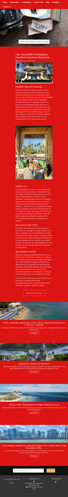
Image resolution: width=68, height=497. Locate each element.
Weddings (56, 2)
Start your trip (51, 470)
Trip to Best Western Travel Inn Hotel (34, 42)
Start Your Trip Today (34, 293)
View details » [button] (34, 333)
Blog (47, 2)
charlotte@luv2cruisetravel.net (34, 483)
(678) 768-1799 (34, 485)
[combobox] (28, 471)
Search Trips (38, 2)
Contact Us (7, 7)
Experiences (14, 2)
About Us (12, 483)
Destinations (26, 2)
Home (5, 2)
